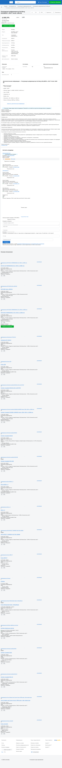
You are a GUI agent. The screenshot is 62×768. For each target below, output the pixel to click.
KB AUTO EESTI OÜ (6, 153)
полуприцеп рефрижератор (14, 36)
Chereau (3, 581)
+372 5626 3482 (16, 191)
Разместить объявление (7, 326)
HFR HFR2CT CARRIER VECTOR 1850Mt (10, 534)
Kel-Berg (13, 29)
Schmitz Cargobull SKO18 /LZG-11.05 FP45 (11, 388)
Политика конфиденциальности (22, 745)
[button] (32, 12)
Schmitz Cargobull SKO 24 (7, 677)
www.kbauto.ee (5, 170)
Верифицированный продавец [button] (10, 154)
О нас (3, 743)
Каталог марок (19, 751)
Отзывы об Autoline (20, 749)
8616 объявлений (10, 155)
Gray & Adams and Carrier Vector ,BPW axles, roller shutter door (15, 700)
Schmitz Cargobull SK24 (6, 652)
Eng (2, 751)
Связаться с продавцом (8, 25)
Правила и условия (20, 743)
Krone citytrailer (4, 724)
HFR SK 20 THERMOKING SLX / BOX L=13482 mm (12, 265)
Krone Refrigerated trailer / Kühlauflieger (10, 604)
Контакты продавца (5, 747)
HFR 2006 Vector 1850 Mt (6, 289)
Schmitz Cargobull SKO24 (7, 435)
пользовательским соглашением (37, 243)
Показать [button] (11, 167)
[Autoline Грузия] (4, 2)
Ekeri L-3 (3, 510)
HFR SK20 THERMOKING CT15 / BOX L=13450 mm (13, 312)
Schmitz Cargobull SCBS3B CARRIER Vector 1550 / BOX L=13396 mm (17, 412)
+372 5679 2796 (16, 175)
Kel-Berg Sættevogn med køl (7, 628)
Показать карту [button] (24, 207)
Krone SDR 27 (4, 557)
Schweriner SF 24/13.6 (6, 340)
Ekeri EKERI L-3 (4, 484)
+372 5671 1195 (16, 167)
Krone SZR (3, 364)
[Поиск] (16, 2)
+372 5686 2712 (16, 183)
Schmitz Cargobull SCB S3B (7, 461)
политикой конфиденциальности (23, 243)
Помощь (3, 745)
